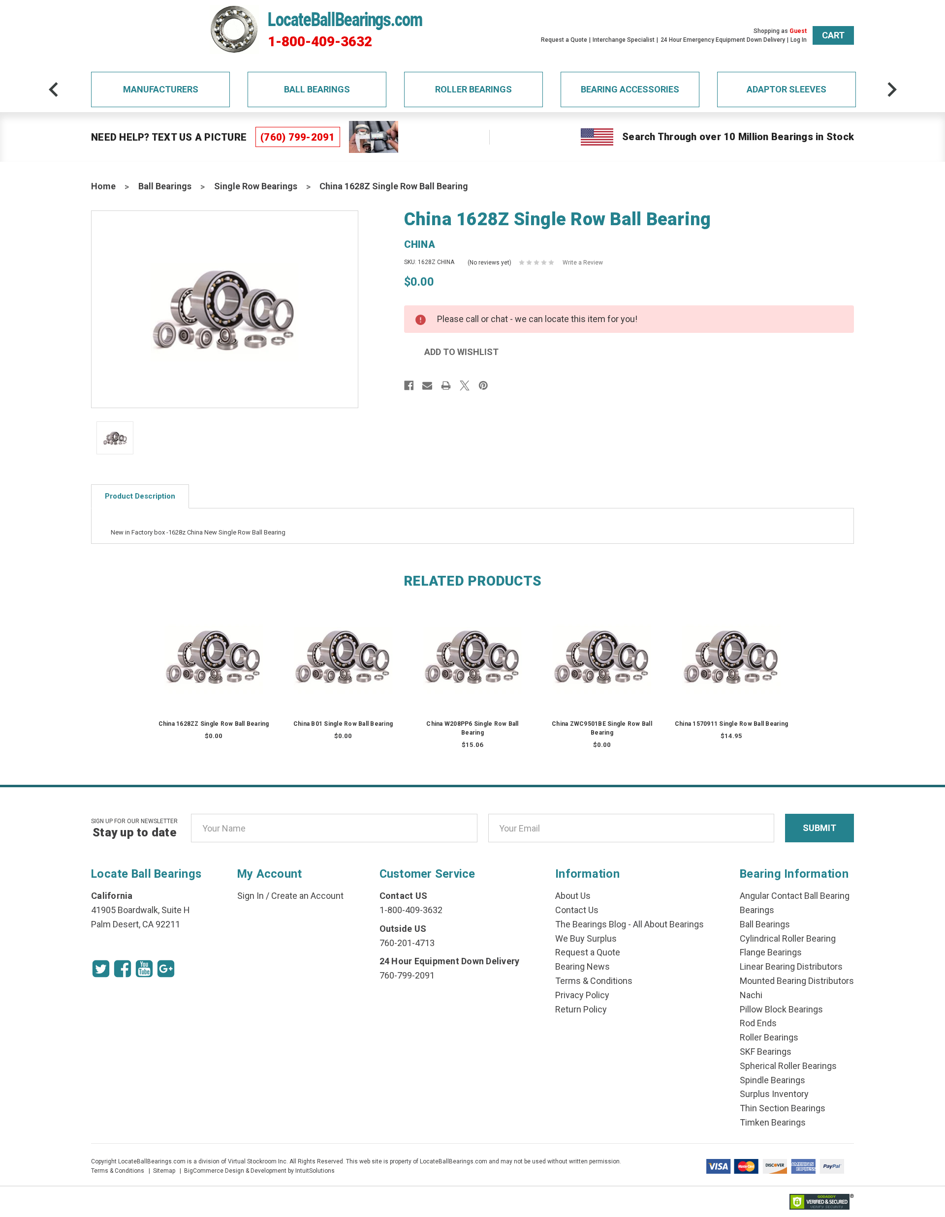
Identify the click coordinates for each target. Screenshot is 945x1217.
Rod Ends (758, 1023)
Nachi (751, 995)
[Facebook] (409, 385)
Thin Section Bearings (782, 1108)
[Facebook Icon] (122, 969)
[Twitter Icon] (101, 969)
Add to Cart (472, 666)
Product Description (140, 496)
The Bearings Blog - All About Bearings (629, 924)
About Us (573, 895)
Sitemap (164, 1170)
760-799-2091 (407, 975)
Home (103, 186)
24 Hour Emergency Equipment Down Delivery (723, 39)
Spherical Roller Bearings (788, 1066)
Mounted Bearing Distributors (797, 981)
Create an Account (307, 895)
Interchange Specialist (624, 39)
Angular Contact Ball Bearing (795, 895)
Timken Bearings (773, 1122)
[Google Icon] (166, 969)
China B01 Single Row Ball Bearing (343, 723)
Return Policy (581, 1009)
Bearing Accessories (630, 89)
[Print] (446, 385)
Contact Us (576, 910)
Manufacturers (160, 89)
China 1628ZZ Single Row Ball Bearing (213, 723)
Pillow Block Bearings (781, 1009)
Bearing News (582, 966)
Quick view (214, 646)
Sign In (250, 895)
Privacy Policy (582, 995)
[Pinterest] (483, 385)
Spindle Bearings (772, 1080)
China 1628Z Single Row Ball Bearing (393, 186)
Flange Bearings (771, 952)
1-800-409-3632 (320, 42)
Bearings (757, 910)
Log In (798, 39)
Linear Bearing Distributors (791, 966)
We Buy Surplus (586, 938)
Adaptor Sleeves (786, 89)
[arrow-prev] (53, 89)
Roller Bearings (473, 89)
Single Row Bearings (255, 186)
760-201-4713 (407, 943)
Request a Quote (564, 39)
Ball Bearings (317, 89)
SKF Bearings (765, 1051)
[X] (465, 385)
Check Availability (213, 666)
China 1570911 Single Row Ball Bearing (731, 723)
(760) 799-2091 (297, 137)
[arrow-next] (892, 89)
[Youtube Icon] (144, 969)
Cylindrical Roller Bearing (788, 938)
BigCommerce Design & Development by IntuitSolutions (259, 1170)
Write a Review (583, 262)
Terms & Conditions (593, 981)
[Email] (427, 385)
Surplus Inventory (774, 1094)
